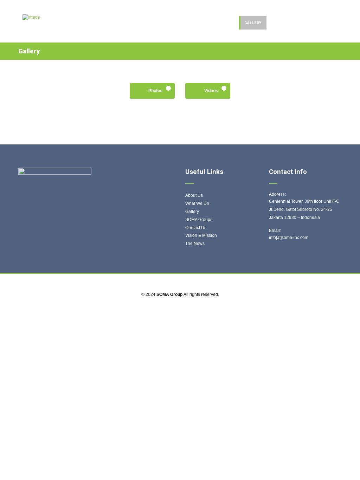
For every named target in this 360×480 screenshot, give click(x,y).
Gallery (253, 23)
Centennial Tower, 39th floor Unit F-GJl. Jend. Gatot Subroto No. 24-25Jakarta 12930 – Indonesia (304, 209)
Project (225, 23)
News (277, 23)
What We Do (197, 203)
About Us (194, 195)
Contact (328, 23)
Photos (155, 90)
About (299, 23)
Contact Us (195, 227)
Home (200, 23)
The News (195, 243)
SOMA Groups (198, 219)
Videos (211, 90)
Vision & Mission (201, 235)
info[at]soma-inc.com (288, 237)
